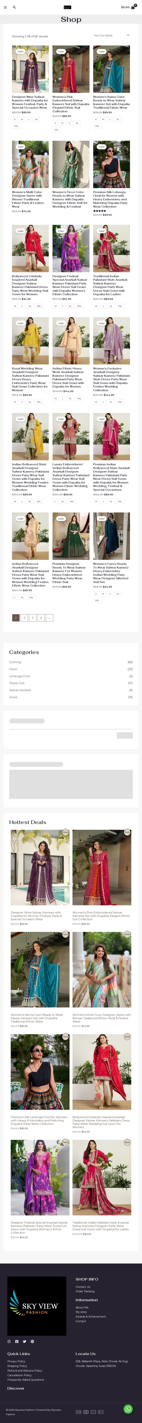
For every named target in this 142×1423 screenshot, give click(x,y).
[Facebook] (16, 1341)
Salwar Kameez (20, 690)
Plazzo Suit (16, 683)
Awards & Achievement (91, 1316)
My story (81, 1312)
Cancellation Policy (19, 1375)
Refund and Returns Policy (24, 1370)
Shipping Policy (17, 1366)
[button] (14, 7)
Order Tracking (85, 1291)
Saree (13, 697)
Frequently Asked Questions (25, 1379)
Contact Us (83, 1287)
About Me (82, 1307)
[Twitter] (24, 1341)
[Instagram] (9, 1341)
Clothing (15, 662)
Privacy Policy (16, 1361)
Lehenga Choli (19, 676)
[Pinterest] (32, 1341)
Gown (13, 669)
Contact (81, 1321)
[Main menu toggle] (5, 7)
